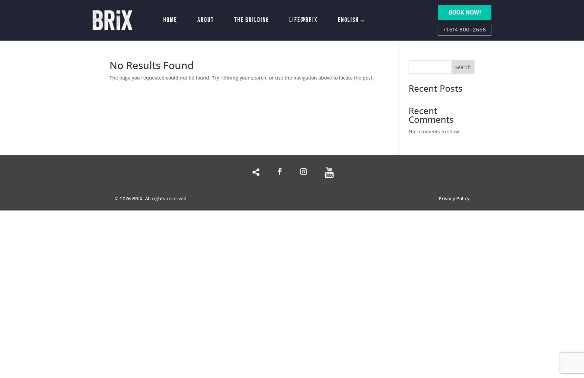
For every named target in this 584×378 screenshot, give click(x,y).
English (348, 20)
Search (463, 67)
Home (170, 20)
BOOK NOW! (464, 12)
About (205, 20)
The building (251, 20)
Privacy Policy (454, 199)
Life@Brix (303, 20)
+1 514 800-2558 (464, 29)
